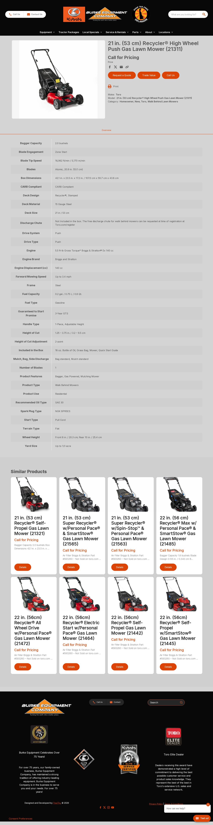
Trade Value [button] (148, 75)
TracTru (57, 803)
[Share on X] (115, 67)
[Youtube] (112, 807)
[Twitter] (104, 807)
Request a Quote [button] (122, 75)
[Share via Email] (121, 67)
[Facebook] (100, 807)
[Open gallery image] (58, 79)
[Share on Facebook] (109, 67)
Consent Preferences (20, 818)
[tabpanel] (58, 79)
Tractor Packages (69, 32)
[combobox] (188, 14)
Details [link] (22, 567)
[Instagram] (108, 807)
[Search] (181, 702)
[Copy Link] (127, 67)
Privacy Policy (156, 804)
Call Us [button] (171, 75)
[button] (14, 14)
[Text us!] (202, 818)
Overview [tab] (106, 130)
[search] (204, 14)
